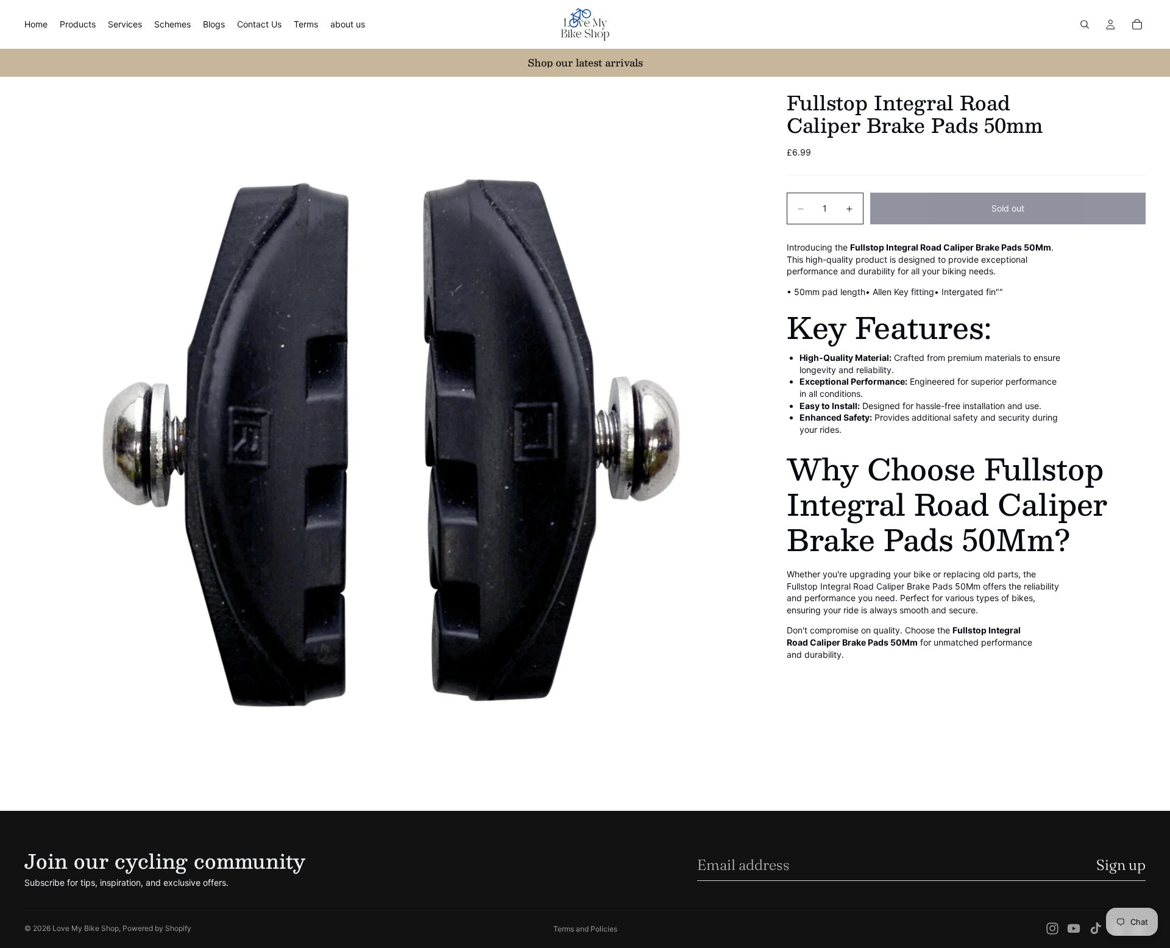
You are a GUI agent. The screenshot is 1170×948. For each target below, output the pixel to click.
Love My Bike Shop (85, 928)
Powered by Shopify (156, 928)
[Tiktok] (1095, 928)
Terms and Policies (585, 928)
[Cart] (1137, 24)
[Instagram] (1052, 928)
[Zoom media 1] (390, 443)
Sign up (1121, 865)
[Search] (1084, 24)
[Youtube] (1073, 928)
